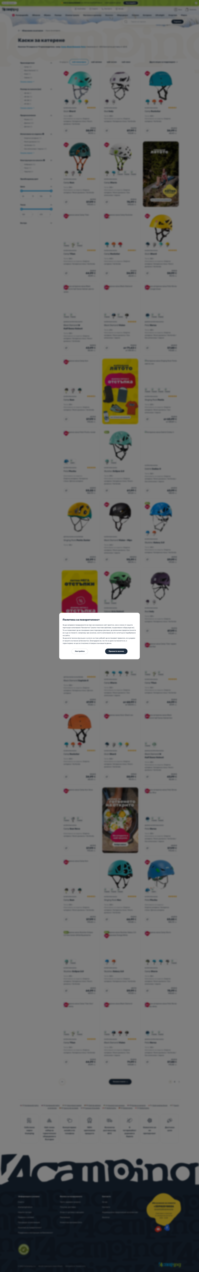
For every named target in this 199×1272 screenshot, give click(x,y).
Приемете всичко (116, 651)
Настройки (80, 651)
